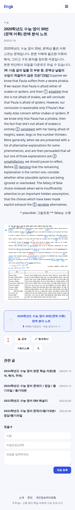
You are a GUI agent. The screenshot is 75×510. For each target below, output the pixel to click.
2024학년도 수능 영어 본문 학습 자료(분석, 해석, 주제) (30, 373)
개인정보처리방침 (46, 497)
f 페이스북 (23, 348)
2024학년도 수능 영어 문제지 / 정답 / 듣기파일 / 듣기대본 (30, 388)
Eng (8, 6)
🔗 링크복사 (41, 339)
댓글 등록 (62, 470)
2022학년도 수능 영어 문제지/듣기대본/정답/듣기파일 (30, 413)
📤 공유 (22, 339)
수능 (6, 22)
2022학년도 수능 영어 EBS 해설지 (26, 400)
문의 (30, 497)
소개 (21, 497)
